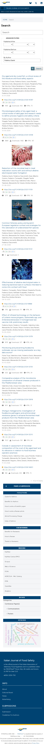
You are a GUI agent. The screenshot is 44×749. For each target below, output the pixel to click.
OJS (16, 671)
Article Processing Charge (13, 516)
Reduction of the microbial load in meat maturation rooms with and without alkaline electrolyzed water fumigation (20, 170)
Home (5, 20)
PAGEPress (10, 669)
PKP (7, 671)
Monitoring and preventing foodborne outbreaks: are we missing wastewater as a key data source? (21, 350)
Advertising (6, 699)
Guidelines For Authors (10, 715)
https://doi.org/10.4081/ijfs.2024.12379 (18, 336)
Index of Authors (10, 521)
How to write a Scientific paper (15, 506)
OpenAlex (8, 586)
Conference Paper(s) (12, 604)
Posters (10, 614)
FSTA (6, 581)
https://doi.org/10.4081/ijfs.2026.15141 (18, 249)
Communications (13, 609)
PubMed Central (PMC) (12, 557)
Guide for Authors (11, 496)
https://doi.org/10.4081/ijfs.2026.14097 (18, 100)
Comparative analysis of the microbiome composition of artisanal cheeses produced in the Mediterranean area (21, 380)
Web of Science (10, 566)
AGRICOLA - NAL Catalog (13, 576)
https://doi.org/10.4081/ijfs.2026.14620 (18, 467)
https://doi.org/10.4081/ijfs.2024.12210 (18, 434)
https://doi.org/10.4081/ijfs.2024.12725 (18, 367)
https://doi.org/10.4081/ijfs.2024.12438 (18, 135)
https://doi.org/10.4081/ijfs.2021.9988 (18, 304)
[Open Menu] (2, 8)
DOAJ (7, 571)
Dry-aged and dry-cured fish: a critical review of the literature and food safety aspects (21, 77)
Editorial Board (7, 693)
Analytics (8, 591)
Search (38, 68)
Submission (6, 712)
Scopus (7, 561)
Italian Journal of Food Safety (17, 8)
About (4, 689)
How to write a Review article (14, 511)
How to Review (10, 536)
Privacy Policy (35, 743)
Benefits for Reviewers (12, 531)
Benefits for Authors (11, 501)
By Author (7, 57)
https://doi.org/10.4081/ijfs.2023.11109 (18, 189)
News (4, 696)
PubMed (7, 552)
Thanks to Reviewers (11, 541)
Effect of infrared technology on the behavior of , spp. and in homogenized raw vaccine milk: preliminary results (21, 318)
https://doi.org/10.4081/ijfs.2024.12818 (18, 399)
